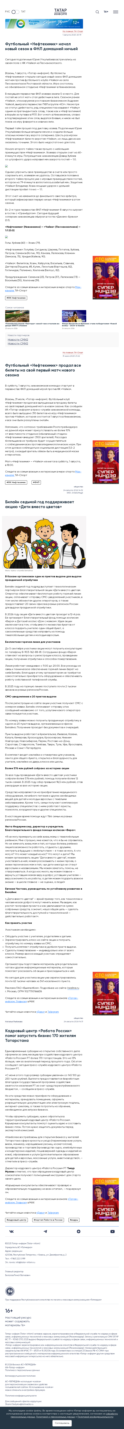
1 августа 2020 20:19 (72, 35)
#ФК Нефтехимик (16, 298)
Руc (7, 11)
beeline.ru (73, 988)
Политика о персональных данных (22, 1370)
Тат (23, 11)
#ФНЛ (36, 482)
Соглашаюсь (62, 1423)
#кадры (74, 1220)
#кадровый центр (16, 1220)
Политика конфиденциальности (21, 1396)
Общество (78, 487)
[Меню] (116, 12)
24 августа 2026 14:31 (73, 1022)
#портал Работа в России (48, 1220)
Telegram (53, 1012)
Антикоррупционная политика (20, 1376)
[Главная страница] (60, 12)
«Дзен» (40, 1012)
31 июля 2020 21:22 (71, 356)
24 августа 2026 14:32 (73, 490)
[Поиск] (97, 12)
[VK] (11, 1231)
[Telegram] (45, 1231)
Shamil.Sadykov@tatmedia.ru (19, 1404)
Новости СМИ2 (18, 339)
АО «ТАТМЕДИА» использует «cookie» (23, 1382)
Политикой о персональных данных (55, 1417)
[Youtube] (112, 1231)
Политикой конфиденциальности (95, 1417)
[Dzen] (78, 1231)
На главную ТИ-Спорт (73, 31)
